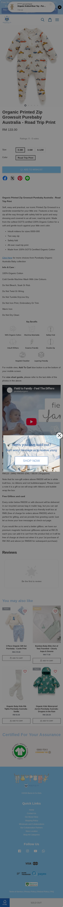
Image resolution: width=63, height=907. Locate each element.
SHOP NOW (31, 461)
